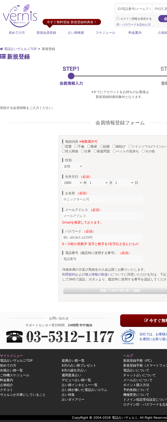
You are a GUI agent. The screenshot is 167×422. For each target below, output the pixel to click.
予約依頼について (136, 390)
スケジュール (105, 32)
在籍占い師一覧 (11, 370)
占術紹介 (6, 385)
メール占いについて (138, 380)
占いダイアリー (73, 399)
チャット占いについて (139, 375)
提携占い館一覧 (73, 360)
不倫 (82, 146)
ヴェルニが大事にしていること (23, 395)
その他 (151, 151)
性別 (68, 160)
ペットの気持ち (128, 151)
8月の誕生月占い (74, 370)
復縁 (94, 146)
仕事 (88, 151)
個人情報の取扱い (98, 274)
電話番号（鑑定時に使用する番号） (98, 253)
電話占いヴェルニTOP (16, 360)
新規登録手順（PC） (138, 360)
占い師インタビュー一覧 (80, 385)
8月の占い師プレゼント (79, 365)
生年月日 (78, 177)
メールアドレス (83, 210)
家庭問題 (104, 151)
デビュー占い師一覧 (76, 380)
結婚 (107, 146)
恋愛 (69, 146)
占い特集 (68, 395)
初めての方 (17, 32)
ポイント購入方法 (136, 385)
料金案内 (135, 32)
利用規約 (68, 274)
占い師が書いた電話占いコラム (84, 390)
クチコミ (6, 390)
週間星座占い (71, 375)
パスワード (80, 231)
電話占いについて (136, 370)
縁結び (121, 146)
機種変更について (136, 395)
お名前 (77, 193)
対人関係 (72, 151)
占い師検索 (76, 32)
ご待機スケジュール (14, 375)
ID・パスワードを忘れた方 (133, 24)
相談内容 (81, 141)
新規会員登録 (46, 32)
